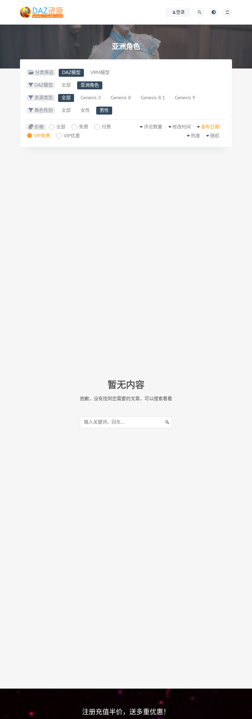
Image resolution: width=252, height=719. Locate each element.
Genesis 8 (121, 98)
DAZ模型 (71, 72)
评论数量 (153, 127)
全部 (66, 85)
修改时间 (181, 127)
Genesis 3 (91, 98)
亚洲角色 (90, 85)
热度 (195, 136)
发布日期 (210, 127)
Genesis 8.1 (153, 98)
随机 (214, 136)
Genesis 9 (185, 98)
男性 (104, 110)
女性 (85, 110)
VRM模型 (100, 72)
